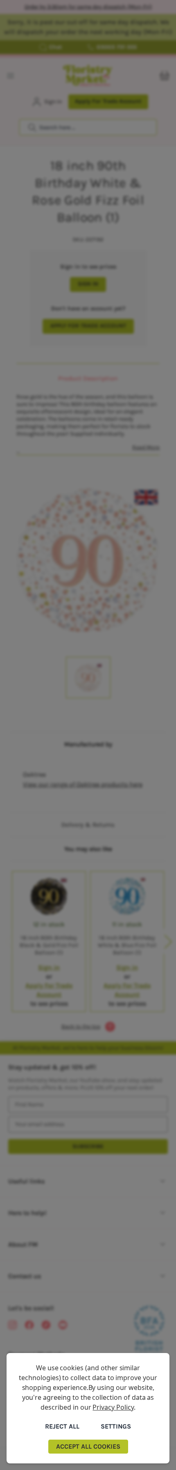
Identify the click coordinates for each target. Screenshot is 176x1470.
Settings (116, 1426)
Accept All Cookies (88, 1446)
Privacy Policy (113, 1407)
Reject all (62, 1426)
